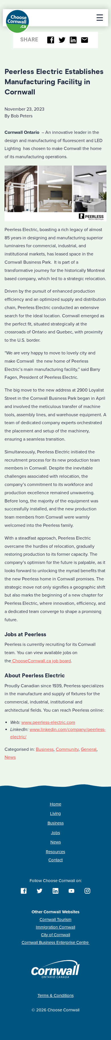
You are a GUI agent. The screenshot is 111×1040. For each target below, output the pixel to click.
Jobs (55, 832)
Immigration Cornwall (55, 927)
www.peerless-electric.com (48, 722)
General (88, 749)
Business (45, 749)
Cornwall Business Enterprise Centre (56, 942)
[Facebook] (50, 40)
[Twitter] (61, 40)
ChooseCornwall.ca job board (41, 661)
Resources (55, 851)
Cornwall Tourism (55, 919)
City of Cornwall (55, 934)
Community (67, 749)
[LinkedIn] (73, 40)
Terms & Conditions (56, 995)
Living (55, 813)
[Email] (84, 40)
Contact (55, 860)
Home (55, 804)
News (10, 757)
